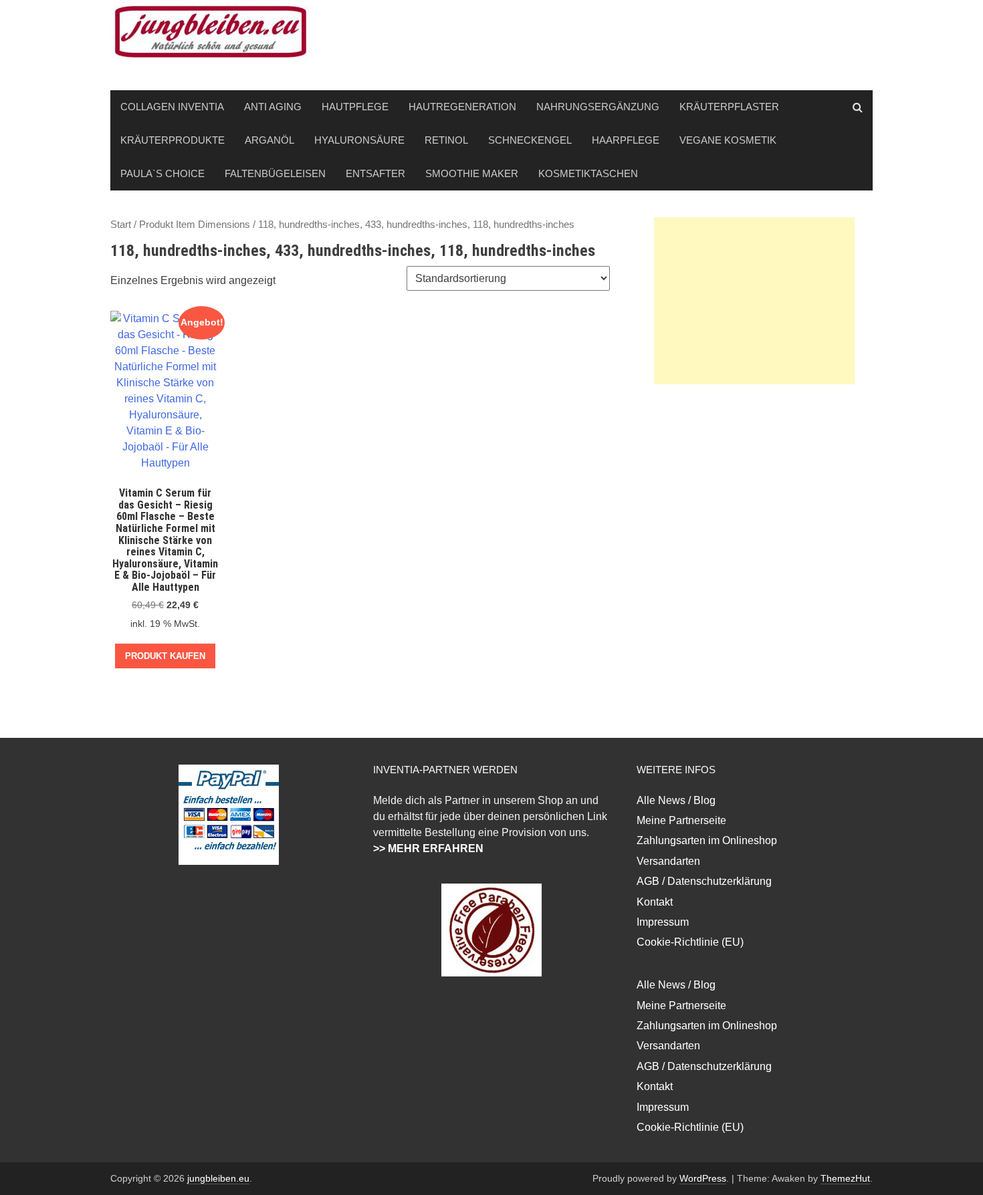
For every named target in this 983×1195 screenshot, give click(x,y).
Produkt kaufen (165, 656)
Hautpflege (355, 106)
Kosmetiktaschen (588, 173)
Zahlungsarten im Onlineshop (707, 840)
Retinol (446, 140)
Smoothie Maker (471, 173)
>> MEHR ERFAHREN (428, 848)
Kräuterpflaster (729, 106)
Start (120, 224)
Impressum (663, 922)
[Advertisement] (754, 300)
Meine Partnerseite (681, 820)
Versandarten (668, 861)
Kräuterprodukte (172, 140)
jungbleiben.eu (218, 1178)
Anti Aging (273, 106)
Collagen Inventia (172, 106)
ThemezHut (845, 1178)
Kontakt (655, 902)
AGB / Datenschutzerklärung (704, 881)
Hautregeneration (462, 106)
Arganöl (269, 140)
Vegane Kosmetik (727, 140)
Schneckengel (530, 140)
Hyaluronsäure (359, 140)
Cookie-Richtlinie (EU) (690, 942)
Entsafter (375, 173)
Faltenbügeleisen (275, 173)
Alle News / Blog (676, 800)
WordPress (702, 1178)
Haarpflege (625, 140)
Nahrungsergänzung (597, 106)
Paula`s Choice (162, 173)
